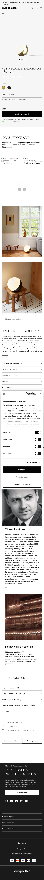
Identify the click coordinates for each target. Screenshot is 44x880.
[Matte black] (9, 87)
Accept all (22, 470)
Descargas (22, 99)
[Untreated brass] (3, 87)
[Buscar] (32, 8)
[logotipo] (9, 9)
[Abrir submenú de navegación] (40, 9)
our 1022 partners (16, 405)
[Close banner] (40, 394)
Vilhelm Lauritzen (15, 77)
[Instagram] (11, 801)
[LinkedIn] (16, 801)
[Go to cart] (36, 8)
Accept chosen (22, 477)
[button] (19, 60)
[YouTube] (26, 801)
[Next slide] (40, 41)
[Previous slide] (4, 41)
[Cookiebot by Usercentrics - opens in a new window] (27, 393)
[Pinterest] (21, 801)
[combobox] (22, 687)
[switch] (38, 439)
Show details (32, 462)
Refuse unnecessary (22, 484)
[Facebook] (6, 801)
